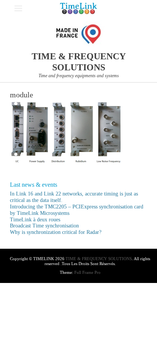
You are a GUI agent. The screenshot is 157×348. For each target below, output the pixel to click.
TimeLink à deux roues (35, 219)
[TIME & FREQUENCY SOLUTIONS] (78, 8)
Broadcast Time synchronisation (44, 226)
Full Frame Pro (87, 272)
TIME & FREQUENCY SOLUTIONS (99, 258)
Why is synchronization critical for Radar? (55, 232)
